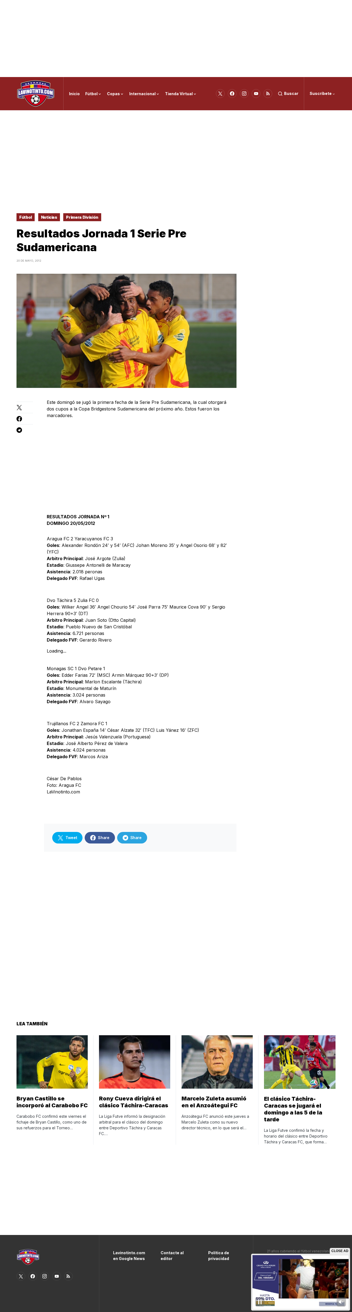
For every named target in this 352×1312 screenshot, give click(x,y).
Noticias (49, 217)
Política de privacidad (218, 1255)
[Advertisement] (176, 38)
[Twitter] (220, 93)
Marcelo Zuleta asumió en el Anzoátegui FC (214, 1102)
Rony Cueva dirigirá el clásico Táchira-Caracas (133, 1102)
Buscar (291, 93)
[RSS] (267, 93)
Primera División (82, 217)
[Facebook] (232, 93)
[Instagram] (244, 93)
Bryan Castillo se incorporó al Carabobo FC (52, 1102)
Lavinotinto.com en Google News (128, 1255)
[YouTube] (256, 93)
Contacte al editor (172, 1255)
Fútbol (25, 217)
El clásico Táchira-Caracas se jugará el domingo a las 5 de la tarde (293, 1109)
